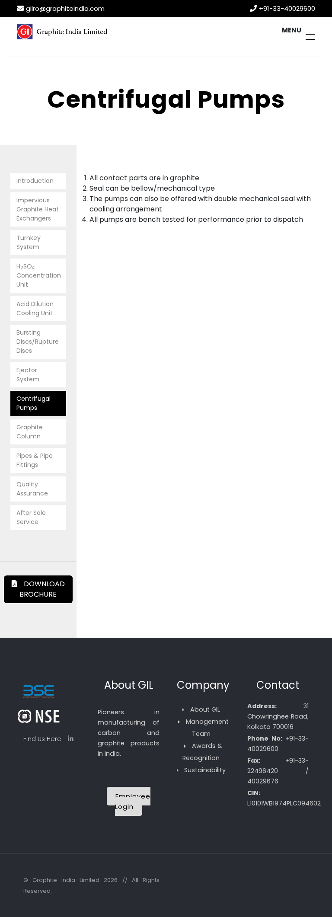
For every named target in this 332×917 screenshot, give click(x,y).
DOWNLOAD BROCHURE (41, 589)
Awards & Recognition (202, 751)
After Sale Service (31, 517)
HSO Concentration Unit (38, 275)
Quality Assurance (32, 489)
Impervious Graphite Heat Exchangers (37, 209)
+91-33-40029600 (287, 8)
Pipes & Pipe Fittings (34, 460)
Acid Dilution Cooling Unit (35, 308)
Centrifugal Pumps (33, 403)
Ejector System (27, 374)
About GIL (205, 709)
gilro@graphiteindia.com (65, 8)
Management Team (207, 727)
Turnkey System (28, 242)
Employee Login (132, 801)
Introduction (35, 180)
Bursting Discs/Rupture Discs (37, 341)
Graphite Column (29, 432)
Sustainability (205, 770)
